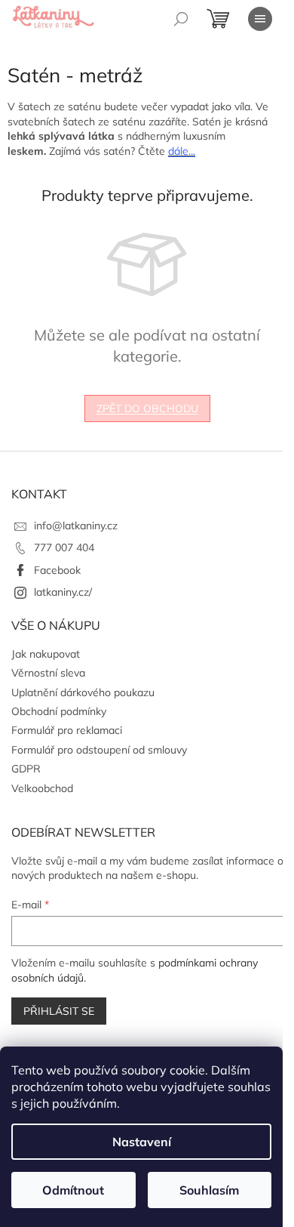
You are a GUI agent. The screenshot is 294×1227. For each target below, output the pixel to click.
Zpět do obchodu (147, 408)
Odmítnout (73, 1190)
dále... (181, 151)
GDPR (26, 768)
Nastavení (141, 1141)
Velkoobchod (42, 788)
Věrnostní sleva (48, 673)
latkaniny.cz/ (63, 592)
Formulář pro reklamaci (66, 730)
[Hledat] (181, 19)
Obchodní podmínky (58, 711)
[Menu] (260, 19)
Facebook (57, 570)
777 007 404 (64, 547)
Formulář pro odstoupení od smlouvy (99, 750)
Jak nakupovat (45, 654)
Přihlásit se (58, 1011)
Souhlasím (209, 1190)
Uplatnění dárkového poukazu (83, 692)
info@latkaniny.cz (76, 525)
